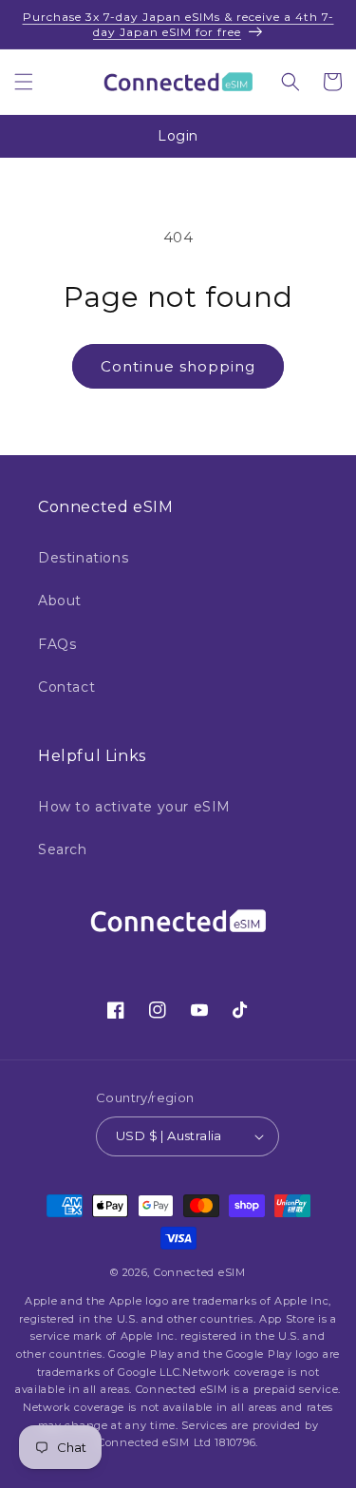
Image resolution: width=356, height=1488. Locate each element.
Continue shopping (178, 366)
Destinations (83, 557)
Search (62, 849)
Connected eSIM (200, 1272)
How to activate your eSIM (134, 806)
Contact (66, 687)
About (60, 600)
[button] (24, 82)
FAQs (57, 644)
